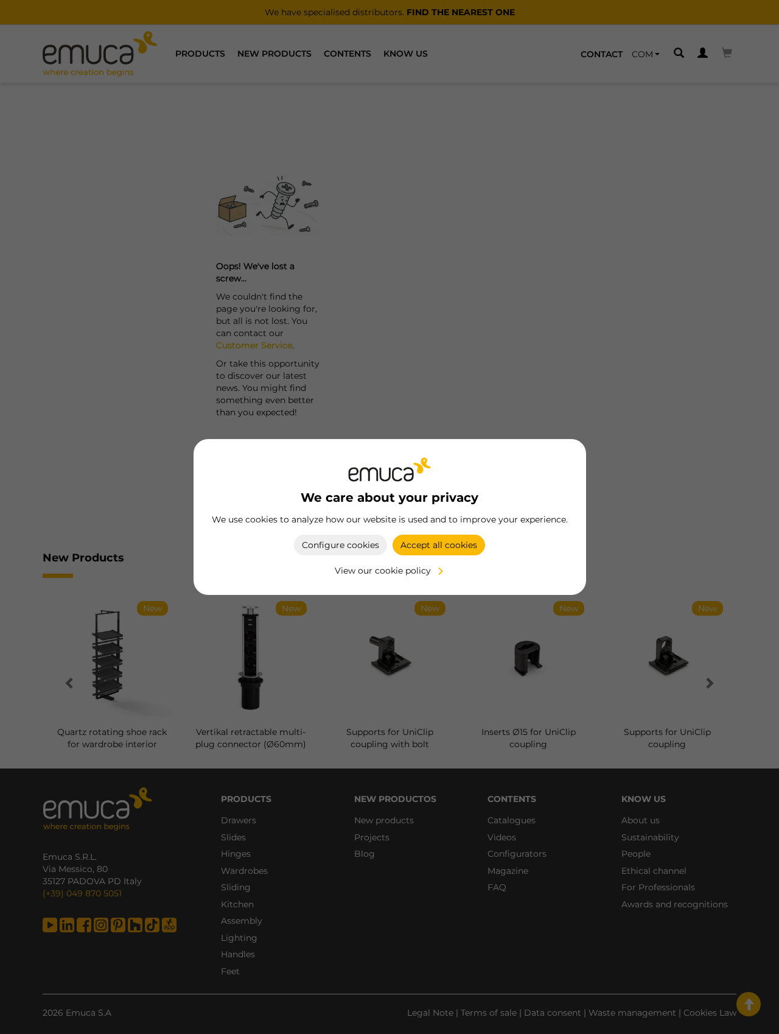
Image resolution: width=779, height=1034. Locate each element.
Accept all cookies (438, 545)
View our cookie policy (383, 570)
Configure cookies (340, 545)
